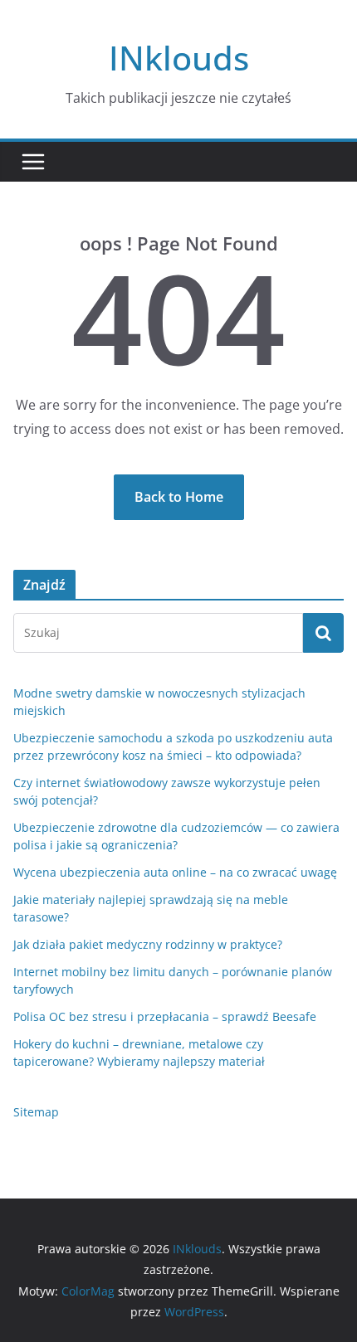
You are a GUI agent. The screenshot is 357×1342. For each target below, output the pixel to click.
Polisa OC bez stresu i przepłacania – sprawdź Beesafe (164, 1016)
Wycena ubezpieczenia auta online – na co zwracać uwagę (175, 872)
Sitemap (36, 1112)
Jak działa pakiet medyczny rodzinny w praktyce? (147, 944)
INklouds (179, 57)
